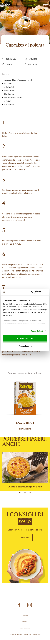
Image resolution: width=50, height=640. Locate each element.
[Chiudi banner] (46, 292)
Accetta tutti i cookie (25, 338)
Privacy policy (25, 615)
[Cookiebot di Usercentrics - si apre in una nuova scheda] (31, 292)
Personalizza (23, 346)
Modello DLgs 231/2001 (25, 628)
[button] (19, 492)
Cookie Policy (25, 621)
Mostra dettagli (36, 331)
